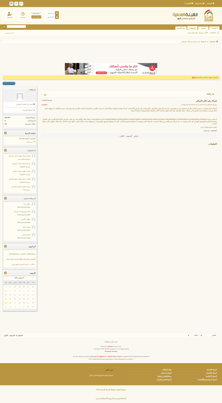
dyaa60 (33, 259)
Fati (24, 190)
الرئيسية (129, 136)
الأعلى (6, 335)
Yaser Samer (10, 259)
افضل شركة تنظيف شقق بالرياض (19, 179)
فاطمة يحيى (21, 159)
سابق (136, 136)
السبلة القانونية (211, 373)
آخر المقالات (214, 33)
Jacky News (26, 259)
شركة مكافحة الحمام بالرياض (20, 187)
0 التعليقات (44, 105)
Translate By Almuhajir (111, 351)
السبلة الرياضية (166, 373)
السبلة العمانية (212, 370)
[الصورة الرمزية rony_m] (19, 96)
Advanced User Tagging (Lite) (98, 356)
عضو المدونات (192, 33)
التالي (122, 136)
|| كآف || (32, 264)
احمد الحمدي (24, 264)
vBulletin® (111, 346)
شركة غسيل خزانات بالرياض (21, 163)
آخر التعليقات (31, 150)
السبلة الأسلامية (211, 376)
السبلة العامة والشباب (164, 380)
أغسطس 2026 (19, 278)
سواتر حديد (26, 204)
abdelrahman (31, 254)
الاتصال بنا (19, 335)
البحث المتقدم (10, 33)
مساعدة (22, 17)
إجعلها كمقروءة (28, 110)
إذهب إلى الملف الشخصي (24, 104)
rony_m (203, 41)
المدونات (192, 28)
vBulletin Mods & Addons (114, 356)
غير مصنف (207, 130)
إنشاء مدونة (8, 83)
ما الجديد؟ (214, 28)
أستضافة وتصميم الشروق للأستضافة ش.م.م (111, 398)
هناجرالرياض (26, 235)
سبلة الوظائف (167, 370)
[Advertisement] (111, 52)
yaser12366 (18, 259)
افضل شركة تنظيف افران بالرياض (19, 156)
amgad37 (22, 167)
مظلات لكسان (25, 219)
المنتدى (203, 28)
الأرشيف (12, 335)
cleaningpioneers (14, 254)
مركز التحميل (181, 28)
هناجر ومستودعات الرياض (22, 211)
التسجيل (10, 17)
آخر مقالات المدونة (30, 198)
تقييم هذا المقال (47, 100)
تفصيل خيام (26, 227)
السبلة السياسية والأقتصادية (207, 380)
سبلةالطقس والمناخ (165, 376)
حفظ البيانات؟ (35, 13)
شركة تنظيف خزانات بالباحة (21, 171)
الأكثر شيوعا (203, 33)
